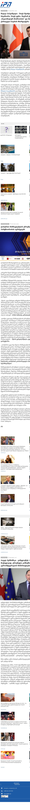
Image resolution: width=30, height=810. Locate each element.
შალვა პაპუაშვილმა (17, 69)
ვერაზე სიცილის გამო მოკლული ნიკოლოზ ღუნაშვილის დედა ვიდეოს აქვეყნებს (12, 213)
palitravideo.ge (4, 200)
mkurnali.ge (3, 709)
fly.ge (2, 161)
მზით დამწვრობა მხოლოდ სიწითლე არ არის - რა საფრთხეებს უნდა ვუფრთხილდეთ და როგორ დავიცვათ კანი (13, 705)
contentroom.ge (4, 533)
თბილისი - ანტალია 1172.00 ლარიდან (10, 154)
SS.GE (2, 123)
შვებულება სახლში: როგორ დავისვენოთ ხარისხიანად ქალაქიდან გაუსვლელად (11, 761)
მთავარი (16, 783)
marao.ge (3, 748)
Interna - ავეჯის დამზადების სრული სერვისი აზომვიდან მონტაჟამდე (12, 528)
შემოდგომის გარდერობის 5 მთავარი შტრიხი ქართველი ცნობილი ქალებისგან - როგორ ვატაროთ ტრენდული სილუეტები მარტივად (14, 744)
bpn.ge (2, 491)
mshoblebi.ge (4, 728)
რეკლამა (17, 784)
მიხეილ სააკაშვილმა (8, 91)
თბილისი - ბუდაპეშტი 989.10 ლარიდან (10, 173)
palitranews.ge (4, 510)
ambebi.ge (3, 452)
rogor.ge (2, 767)
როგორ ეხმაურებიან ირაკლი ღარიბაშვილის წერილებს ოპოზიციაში (12, 504)
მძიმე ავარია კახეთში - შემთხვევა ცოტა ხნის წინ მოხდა (13, 194)
